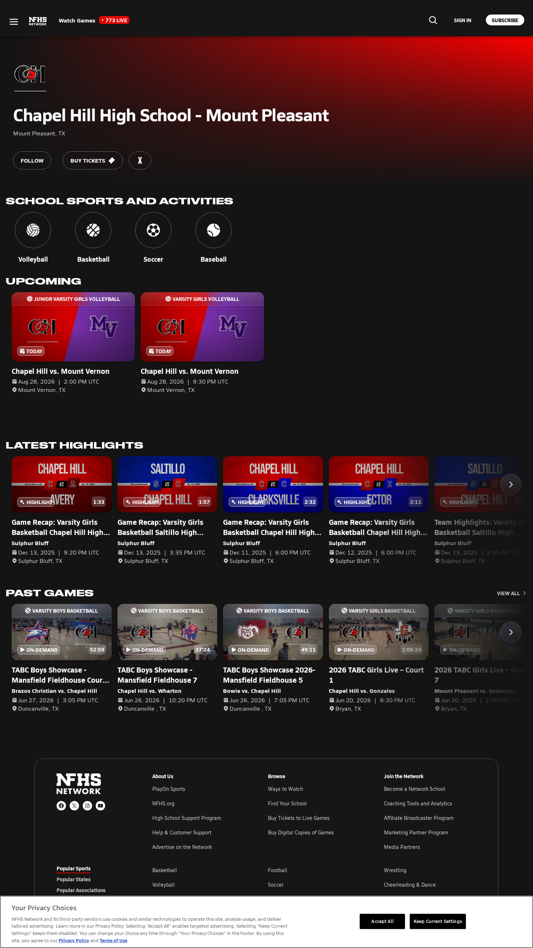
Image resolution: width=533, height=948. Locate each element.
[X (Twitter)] (74, 805)
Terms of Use (113, 940)
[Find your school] (432, 19)
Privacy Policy (74, 940)
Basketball (164, 870)
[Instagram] (87, 805)
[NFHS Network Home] (38, 21)
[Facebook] (61, 805)
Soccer (276, 884)
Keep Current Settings (438, 921)
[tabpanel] (314, 884)
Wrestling (395, 870)
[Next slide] (510, 484)
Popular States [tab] (74, 879)
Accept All (382, 921)
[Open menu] (13, 21)
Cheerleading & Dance (410, 884)
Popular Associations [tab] (81, 889)
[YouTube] (100, 805)
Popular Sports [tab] (74, 868)
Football (277, 870)
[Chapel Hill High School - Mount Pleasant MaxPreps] (140, 160)
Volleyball (163, 884)
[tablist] (93, 879)
